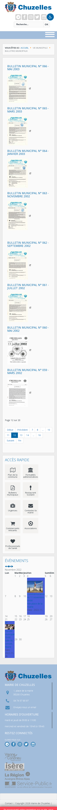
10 (49, 429)
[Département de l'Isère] (14, 766)
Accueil (24, 47)
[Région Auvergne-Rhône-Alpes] (17, 776)
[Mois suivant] (12, 566)
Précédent (22, 429)
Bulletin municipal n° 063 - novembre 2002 (28, 194)
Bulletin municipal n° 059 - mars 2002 (28, 371)
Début (10, 429)
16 (39, 435)
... (43, 429)
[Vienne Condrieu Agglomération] (13, 757)
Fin (19, 440)
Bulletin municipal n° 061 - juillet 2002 (28, 286)
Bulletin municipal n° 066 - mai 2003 (28, 67)
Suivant (10, 440)
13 (21, 435)
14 (27, 435)
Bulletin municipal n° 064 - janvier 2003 (28, 152)
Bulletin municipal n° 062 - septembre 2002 (28, 244)
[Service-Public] (29, 784)
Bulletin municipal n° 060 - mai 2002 (28, 329)
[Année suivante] (10, 566)
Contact (9, 803)
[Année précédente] (6, 566)
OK (46, 24)
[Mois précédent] (8, 566)
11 (8, 435)
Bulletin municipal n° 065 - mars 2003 (28, 109)
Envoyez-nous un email (24, 707)
